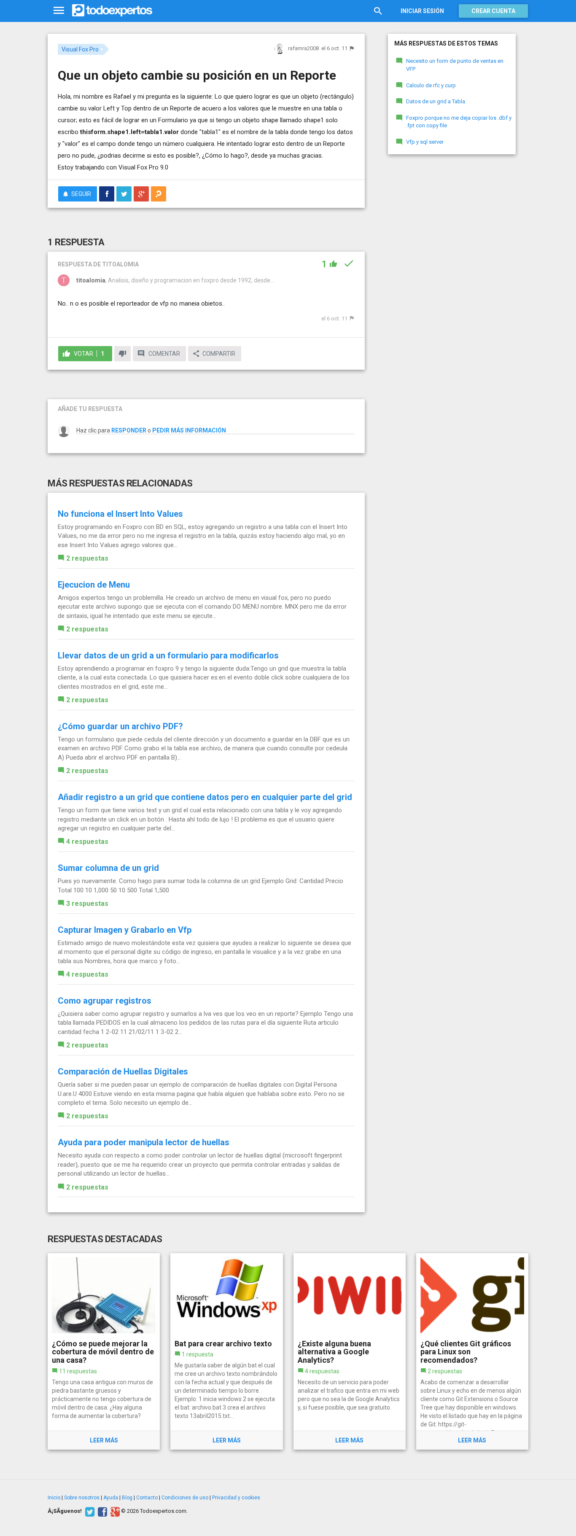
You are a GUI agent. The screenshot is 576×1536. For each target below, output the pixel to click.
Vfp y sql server (425, 142)
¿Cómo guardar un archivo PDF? (120, 726)
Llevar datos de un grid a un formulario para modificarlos (168, 655)
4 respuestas (87, 842)
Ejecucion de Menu (94, 585)
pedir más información (189, 430)
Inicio (54, 1498)
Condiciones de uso (184, 1498)
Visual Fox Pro (80, 49)
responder (128, 430)
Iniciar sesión (422, 11)
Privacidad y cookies (236, 1498)
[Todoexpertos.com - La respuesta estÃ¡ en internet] (112, 10)
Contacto (147, 1498)
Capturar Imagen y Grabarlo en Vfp (124, 930)
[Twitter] (88, 1511)
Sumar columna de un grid (108, 868)
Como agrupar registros (104, 1001)
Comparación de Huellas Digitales (123, 1071)
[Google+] (114, 1511)
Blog (127, 1498)
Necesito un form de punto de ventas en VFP (454, 65)
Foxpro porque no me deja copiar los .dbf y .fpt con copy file (458, 122)
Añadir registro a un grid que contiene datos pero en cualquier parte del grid (205, 797)
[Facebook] (101, 1511)
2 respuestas (87, 558)
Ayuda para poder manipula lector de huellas (143, 1142)
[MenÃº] (59, 10)
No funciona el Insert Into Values (120, 514)
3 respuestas (87, 904)
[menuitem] (106, 193)
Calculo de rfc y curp (431, 85)
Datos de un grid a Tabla (435, 101)
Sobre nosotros (82, 1498)
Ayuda (110, 1498)
